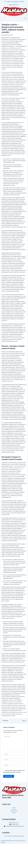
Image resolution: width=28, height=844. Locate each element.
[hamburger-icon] (25, 18)
